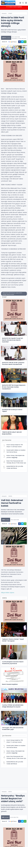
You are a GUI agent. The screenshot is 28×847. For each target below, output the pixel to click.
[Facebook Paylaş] (19, 41)
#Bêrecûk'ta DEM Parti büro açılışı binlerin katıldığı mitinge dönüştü (12, 293)
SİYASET (10, 13)
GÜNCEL (10, 496)
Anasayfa (4, 13)
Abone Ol (4, 41)
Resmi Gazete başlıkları (14, 7)
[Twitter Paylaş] (22, 41)
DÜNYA (10, 791)
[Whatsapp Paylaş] (25, 41)
